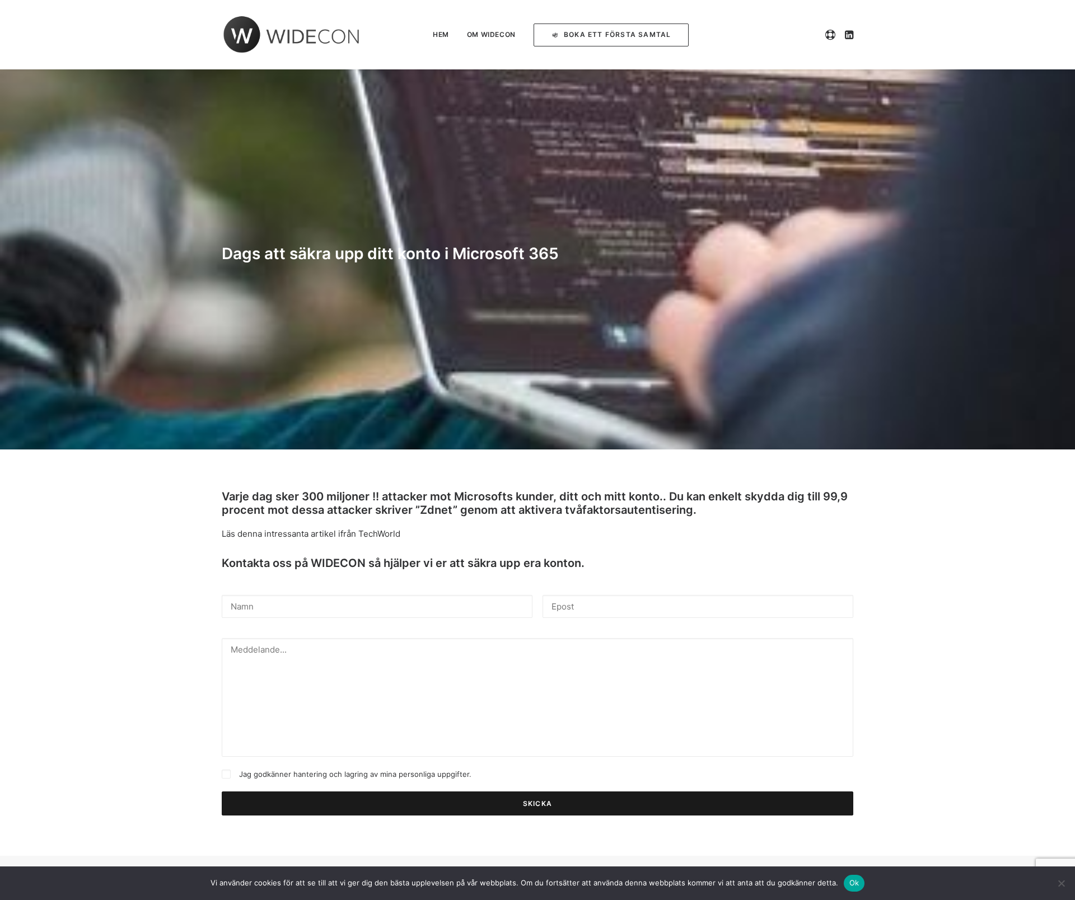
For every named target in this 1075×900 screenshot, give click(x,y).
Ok (854, 882)
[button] (832, 34)
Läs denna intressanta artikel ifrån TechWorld (311, 533)
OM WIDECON (491, 34)
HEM (441, 34)
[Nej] (1061, 883)
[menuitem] (441, 34)
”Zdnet (434, 510)
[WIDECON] (291, 34)
